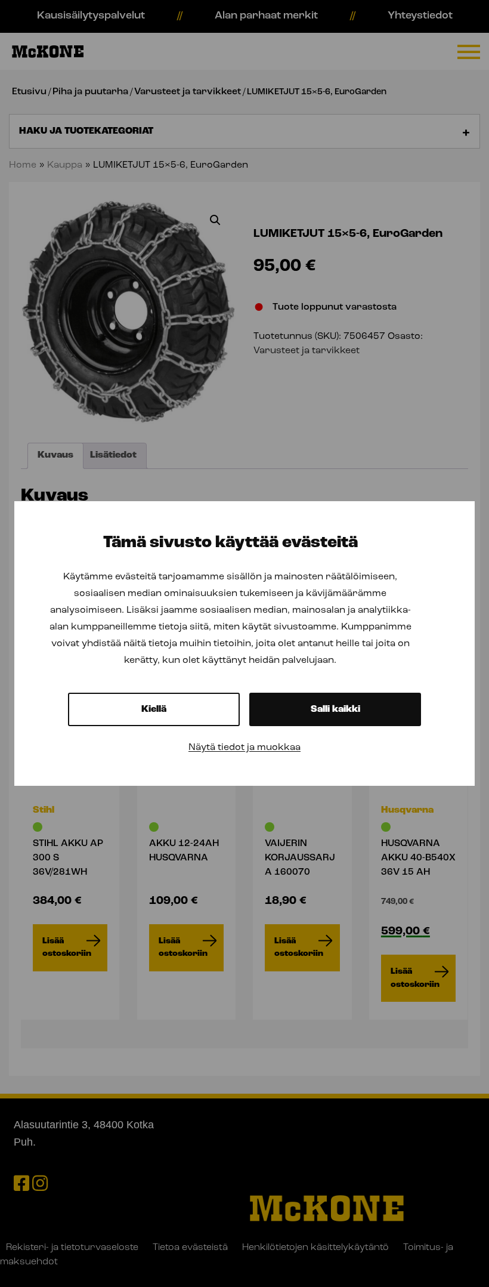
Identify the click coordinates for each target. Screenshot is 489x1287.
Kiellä (153, 709)
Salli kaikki (335, 709)
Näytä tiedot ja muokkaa (244, 747)
